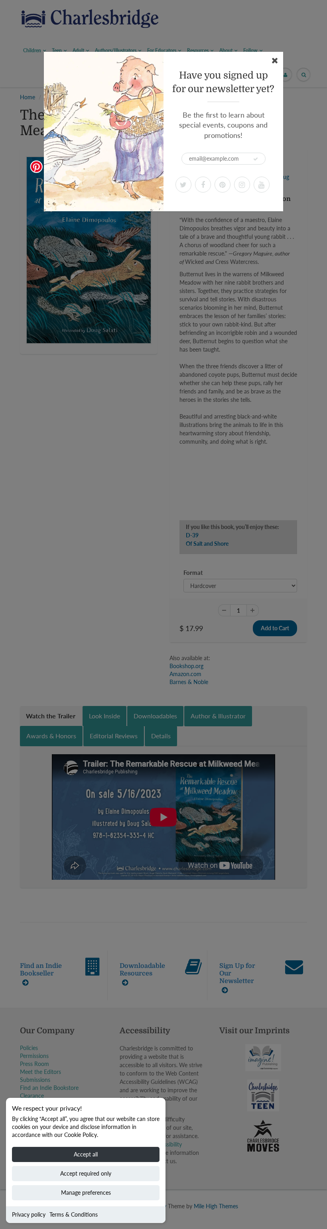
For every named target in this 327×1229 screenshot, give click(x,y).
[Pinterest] (222, 185)
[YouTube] (262, 185)
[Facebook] (203, 185)
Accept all (86, 1154)
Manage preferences (86, 1192)
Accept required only (85, 1173)
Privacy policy (28, 1214)
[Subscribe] (255, 159)
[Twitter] (183, 185)
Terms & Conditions (73, 1214)
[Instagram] (242, 185)
